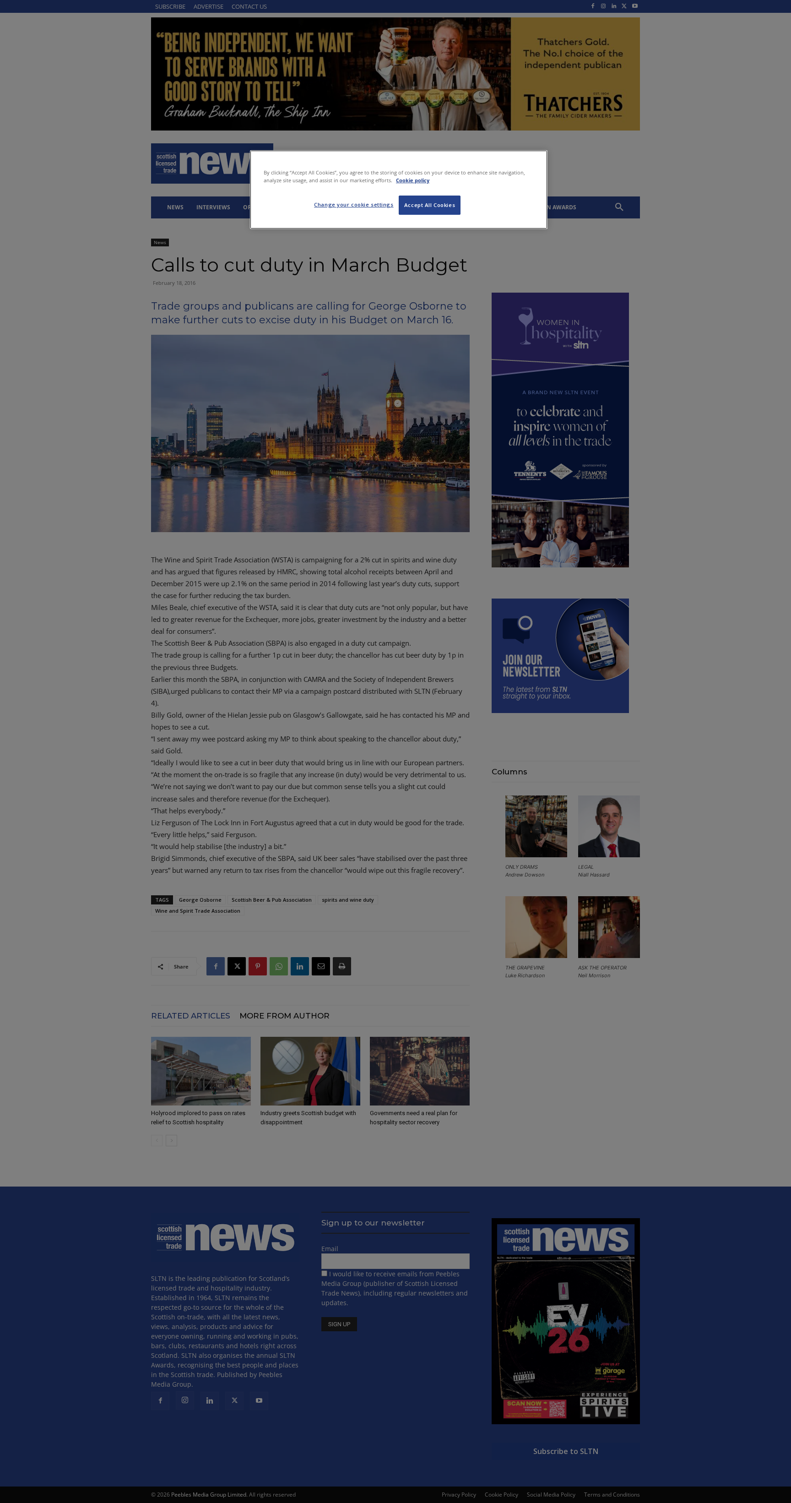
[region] (398, 189)
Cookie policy (412, 180)
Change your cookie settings (353, 204)
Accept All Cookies (429, 204)
